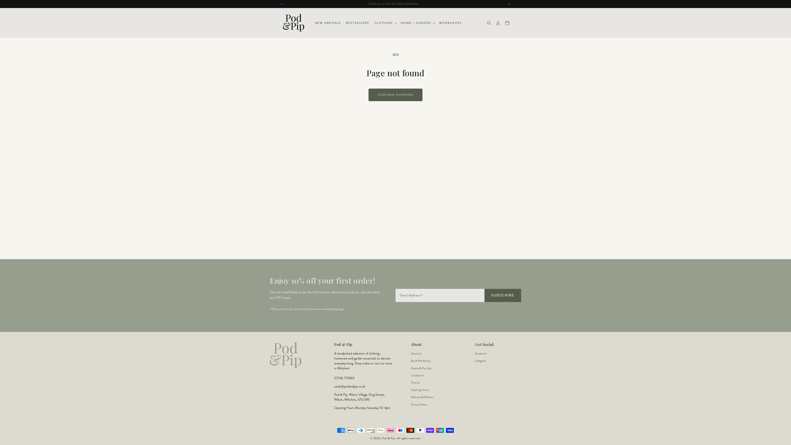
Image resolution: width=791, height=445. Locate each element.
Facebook (481, 353)
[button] (385, 23)
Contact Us (417, 375)
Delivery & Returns (422, 397)
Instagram (480, 361)
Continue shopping (395, 95)
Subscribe (502, 295)
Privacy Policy (419, 404)
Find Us (415, 383)
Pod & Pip (388, 438)
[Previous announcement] (281, 4)
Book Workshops (421, 361)
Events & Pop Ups (421, 368)
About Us (416, 353)
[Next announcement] (509, 4)
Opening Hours (420, 390)
